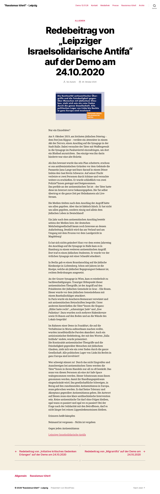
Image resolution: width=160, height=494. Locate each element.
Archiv (141, 5)
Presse (115, 5)
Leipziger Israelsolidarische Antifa (67, 434)
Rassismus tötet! (128, 5)
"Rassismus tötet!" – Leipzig (35, 488)
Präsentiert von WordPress (62, 488)
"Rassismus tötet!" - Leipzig (20, 5)
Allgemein (80, 21)
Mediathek (105, 5)
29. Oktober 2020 (89, 82)
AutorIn (73, 82)
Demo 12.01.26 (82, 5)
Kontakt (94, 5)
